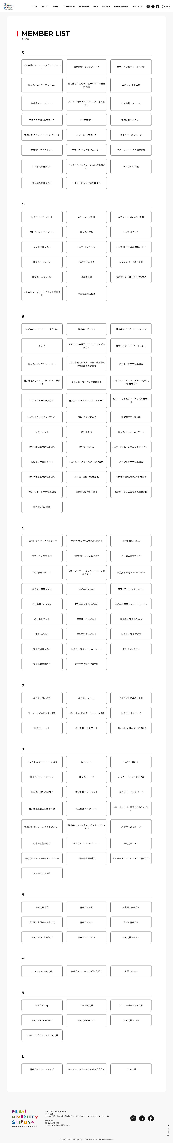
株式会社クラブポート (42, 217)
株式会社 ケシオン (42, 262)
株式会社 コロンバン (42, 277)
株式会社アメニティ (131, 119)
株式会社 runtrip (131, 1020)
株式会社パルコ (131, 843)
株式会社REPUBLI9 (86, 1020)
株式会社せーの (86, 777)
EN (165, 6)
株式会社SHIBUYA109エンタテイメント (131, 447)
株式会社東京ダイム (42, 589)
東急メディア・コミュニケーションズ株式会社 (86, 572)
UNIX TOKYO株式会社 (42, 971)
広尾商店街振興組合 (86, 858)
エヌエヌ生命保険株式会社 (42, 119)
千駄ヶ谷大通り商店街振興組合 (86, 382)
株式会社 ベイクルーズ (86, 808)
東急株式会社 (41, 634)
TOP (34, 6)
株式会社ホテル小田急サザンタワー (42, 858)
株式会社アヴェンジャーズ (86, 66)
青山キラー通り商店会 (131, 134)
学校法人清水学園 (42, 507)
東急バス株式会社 (131, 649)
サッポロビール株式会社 (42, 400)
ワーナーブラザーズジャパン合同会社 (86, 1069)
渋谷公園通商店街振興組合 (42, 447)
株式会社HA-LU (131, 762)
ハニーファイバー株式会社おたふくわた (131, 808)
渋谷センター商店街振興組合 (42, 492)
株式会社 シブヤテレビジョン (42, 417)
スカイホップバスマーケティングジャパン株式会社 (131, 382)
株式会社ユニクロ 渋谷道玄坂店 (86, 971)
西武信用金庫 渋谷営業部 (86, 477)
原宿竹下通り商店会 (131, 826)
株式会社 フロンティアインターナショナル (86, 827)
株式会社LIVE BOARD (42, 1020)
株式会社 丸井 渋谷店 (42, 937)
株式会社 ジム (42, 432)
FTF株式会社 (86, 119)
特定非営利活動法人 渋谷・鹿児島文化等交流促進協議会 (86, 364)
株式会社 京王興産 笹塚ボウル (131, 247)
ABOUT (45, 6)
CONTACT (137, 6)
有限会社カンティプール (42, 232)
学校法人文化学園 (42, 873)
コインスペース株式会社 (131, 262)
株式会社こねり (131, 232)
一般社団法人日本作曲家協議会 (131, 728)
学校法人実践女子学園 (86, 492)
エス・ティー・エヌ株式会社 (131, 149)
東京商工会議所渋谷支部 (86, 664)
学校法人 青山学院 (131, 85)
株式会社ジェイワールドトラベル (42, 329)
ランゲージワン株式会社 (131, 1005)
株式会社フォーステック (42, 777)
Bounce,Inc (86, 762)
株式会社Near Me (86, 698)
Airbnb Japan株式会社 (86, 134)
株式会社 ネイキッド (131, 713)
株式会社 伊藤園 (131, 166)
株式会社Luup (42, 1005)
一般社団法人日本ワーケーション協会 (86, 713)
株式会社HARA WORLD (42, 792)
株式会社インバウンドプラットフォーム (42, 67)
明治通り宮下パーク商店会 (42, 922)
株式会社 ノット (42, 728)
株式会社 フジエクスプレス (86, 843)
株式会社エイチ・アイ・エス (42, 85)
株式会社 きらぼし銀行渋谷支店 (131, 277)
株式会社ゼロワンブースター (42, 364)
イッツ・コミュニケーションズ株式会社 (86, 166)
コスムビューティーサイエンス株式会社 (42, 293)
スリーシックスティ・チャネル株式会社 (131, 400)
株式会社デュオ (41, 619)
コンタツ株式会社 (86, 217)
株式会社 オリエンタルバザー (86, 149)
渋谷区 (42, 345)
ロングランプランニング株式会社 (42, 1035)
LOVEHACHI (69, 6)
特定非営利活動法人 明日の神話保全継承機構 (86, 85)
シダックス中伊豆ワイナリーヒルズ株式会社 (86, 346)
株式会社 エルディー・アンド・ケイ (41, 134)
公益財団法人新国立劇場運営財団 (131, 492)
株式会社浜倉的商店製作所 (42, 808)
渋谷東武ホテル (86, 447)
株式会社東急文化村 (42, 556)
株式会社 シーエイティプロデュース (86, 400)
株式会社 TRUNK (86, 589)
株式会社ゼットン (86, 329)
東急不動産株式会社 (86, 634)
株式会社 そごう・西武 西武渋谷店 (86, 462)
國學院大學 (86, 277)
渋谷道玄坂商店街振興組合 (42, 477)
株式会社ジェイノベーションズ (131, 329)
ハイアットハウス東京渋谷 (131, 777)
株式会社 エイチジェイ (42, 149)
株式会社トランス (42, 572)
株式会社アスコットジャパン (131, 66)
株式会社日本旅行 (42, 698)
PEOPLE (106, 6)
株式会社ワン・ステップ (42, 1069)
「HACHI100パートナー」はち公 (42, 762)
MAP (95, 6)
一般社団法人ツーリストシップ (42, 541)
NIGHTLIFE (84, 6)
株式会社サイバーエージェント (131, 345)
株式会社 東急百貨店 (131, 634)
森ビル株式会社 (131, 922)
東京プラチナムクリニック (131, 589)
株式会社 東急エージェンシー (131, 572)
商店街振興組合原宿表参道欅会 (131, 477)
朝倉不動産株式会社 (42, 183)
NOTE (56, 6)
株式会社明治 (41, 907)
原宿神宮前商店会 (42, 843)
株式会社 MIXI (86, 922)
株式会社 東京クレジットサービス (131, 604)
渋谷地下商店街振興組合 (131, 364)
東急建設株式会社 (42, 649)
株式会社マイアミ (131, 937)
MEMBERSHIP (121, 6)
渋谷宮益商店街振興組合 (131, 462)
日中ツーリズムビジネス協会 (42, 713)
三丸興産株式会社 (131, 907)
